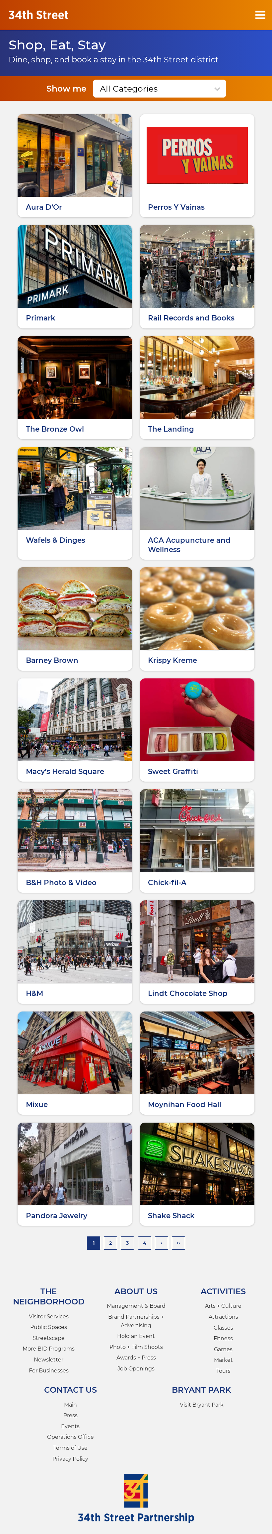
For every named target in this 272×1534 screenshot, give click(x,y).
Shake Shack (171, 1215)
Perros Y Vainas (176, 207)
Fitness (223, 1338)
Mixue (37, 1104)
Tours (223, 1371)
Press (70, 1415)
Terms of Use (70, 1448)
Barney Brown (52, 660)
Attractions (223, 1317)
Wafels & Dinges (55, 540)
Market (223, 1360)
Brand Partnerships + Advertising (136, 1321)
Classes (223, 1328)
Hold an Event (136, 1336)
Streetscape (49, 1338)
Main (70, 1405)
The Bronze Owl (55, 429)
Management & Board (136, 1306)
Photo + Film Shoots (136, 1347)
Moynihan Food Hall (184, 1104)
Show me (66, 89)
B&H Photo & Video (61, 882)
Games (223, 1349)
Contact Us (70, 1390)
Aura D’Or (44, 207)
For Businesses (49, 1370)
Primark (40, 318)
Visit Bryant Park (202, 1405)
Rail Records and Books (191, 318)
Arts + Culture (223, 1306)
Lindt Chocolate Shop (188, 993)
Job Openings (136, 1368)
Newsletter (48, 1360)
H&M (34, 993)
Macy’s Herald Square (65, 771)
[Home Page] (38, 15)
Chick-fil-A (167, 882)
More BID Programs (49, 1349)
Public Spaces (48, 1327)
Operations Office (70, 1437)
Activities (223, 1291)
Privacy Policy (70, 1459)
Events (70, 1426)
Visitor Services (49, 1316)
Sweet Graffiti (173, 771)
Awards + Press (136, 1358)
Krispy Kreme (172, 660)
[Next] (161, 1243)
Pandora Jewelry (56, 1215)
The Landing (171, 429)
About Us (136, 1291)
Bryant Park (201, 1390)
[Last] (178, 1243)
